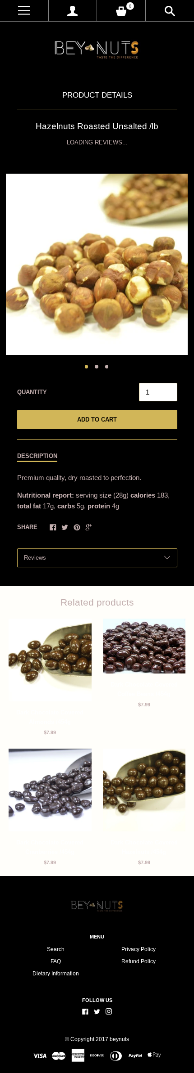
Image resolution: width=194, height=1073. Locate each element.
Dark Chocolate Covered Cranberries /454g (49, 847)
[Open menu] (24, 10)
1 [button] (86, 366)
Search (56, 949)
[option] (97, 264)
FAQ (56, 961)
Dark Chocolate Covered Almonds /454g (49, 717)
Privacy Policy (138, 949)
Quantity (32, 392)
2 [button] (96, 366)
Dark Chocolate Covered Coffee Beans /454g (144, 689)
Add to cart (97, 419)
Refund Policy (138, 961)
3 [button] (107, 366)
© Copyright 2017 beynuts (97, 1039)
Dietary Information (55, 973)
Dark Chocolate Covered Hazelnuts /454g (144, 847)
